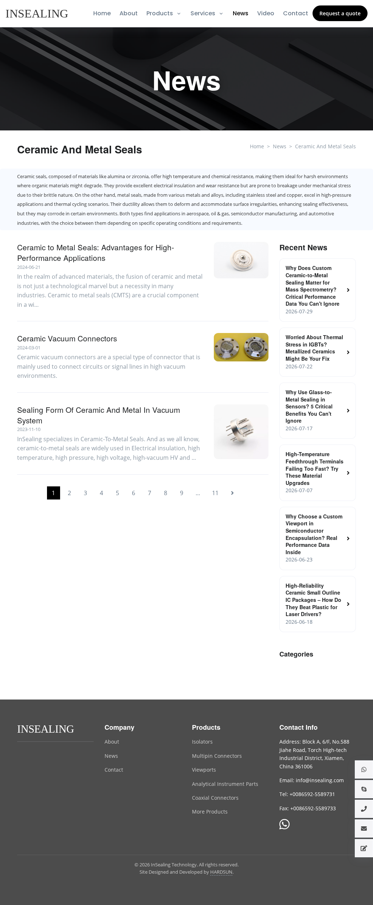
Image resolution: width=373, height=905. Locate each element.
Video (265, 13)
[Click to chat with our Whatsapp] (284, 824)
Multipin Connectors (217, 755)
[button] (364, 769)
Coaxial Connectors (215, 797)
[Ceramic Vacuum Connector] (241, 347)
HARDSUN (221, 872)
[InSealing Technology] (46, 729)
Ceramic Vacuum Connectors (67, 338)
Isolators (202, 741)
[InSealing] (37, 13)
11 (215, 493)
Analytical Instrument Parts (225, 783)
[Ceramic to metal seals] (241, 260)
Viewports (204, 769)
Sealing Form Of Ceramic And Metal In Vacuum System (98, 415)
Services (203, 13)
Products (159, 13)
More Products (210, 811)
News (240, 13)
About (128, 13)
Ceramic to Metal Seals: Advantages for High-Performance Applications (95, 252)
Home (102, 13)
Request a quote (340, 13)
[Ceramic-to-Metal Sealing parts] (241, 431)
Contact (295, 13)
